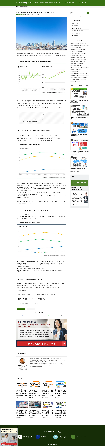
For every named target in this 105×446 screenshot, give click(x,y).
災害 (84, 61)
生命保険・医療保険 (74, 55)
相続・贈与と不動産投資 (76, 28)
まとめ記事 (73, 79)
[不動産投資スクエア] (24, 3)
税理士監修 (81, 63)
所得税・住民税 (79, 61)
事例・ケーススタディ (76, 33)
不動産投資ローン (74, 49)
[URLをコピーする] (61, 316)
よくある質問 (83, 59)
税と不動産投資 (75, 25)
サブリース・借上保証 (75, 67)
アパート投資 (73, 65)
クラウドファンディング (75, 81)
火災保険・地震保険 (74, 71)
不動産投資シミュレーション (76, 75)
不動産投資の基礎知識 (20, 14)
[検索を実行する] (88, 13)
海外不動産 (79, 65)
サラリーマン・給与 (81, 53)
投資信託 (78, 79)
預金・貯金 (78, 69)
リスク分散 (78, 59)
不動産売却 (73, 69)
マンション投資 (83, 43)
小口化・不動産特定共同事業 (76, 73)
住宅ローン (81, 55)
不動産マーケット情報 (29, 14)
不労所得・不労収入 (77, 77)
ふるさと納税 (83, 79)
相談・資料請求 (75, 35)
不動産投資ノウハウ (77, 45)
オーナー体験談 (85, 45)
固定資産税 (85, 77)
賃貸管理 (72, 59)
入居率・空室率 (74, 53)
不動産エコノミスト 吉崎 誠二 (22, 366)
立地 (72, 45)
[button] (22, 316)
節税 (80, 47)
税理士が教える (80, 51)
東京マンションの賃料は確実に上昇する (31, 121)
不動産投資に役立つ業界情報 (77, 30)
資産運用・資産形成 (75, 23)
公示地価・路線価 (82, 49)
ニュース (72, 47)
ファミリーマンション (84, 67)
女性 (75, 51)
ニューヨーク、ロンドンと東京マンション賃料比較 (33, 119)
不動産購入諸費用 (74, 63)
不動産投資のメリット (75, 57)
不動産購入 (73, 61)
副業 (72, 77)
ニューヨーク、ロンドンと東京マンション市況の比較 (33, 117)
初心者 (77, 47)
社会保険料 (85, 73)
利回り (72, 51)
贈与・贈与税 (82, 57)
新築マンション (85, 75)
